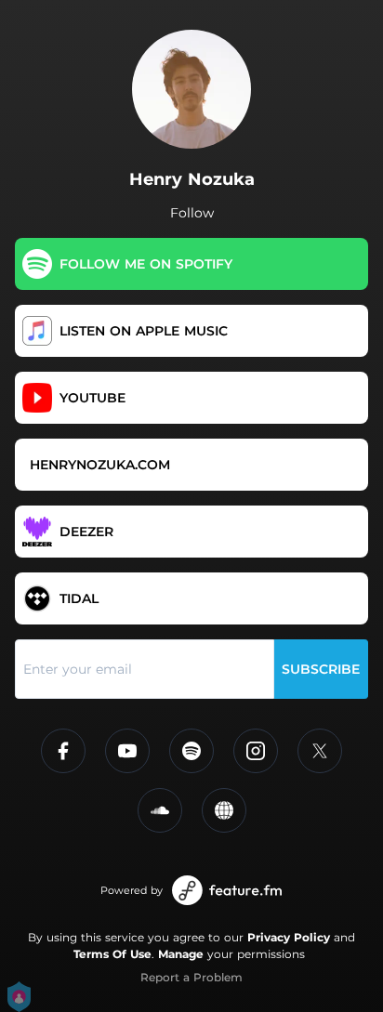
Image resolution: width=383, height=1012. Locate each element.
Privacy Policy (288, 937)
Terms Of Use (112, 954)
